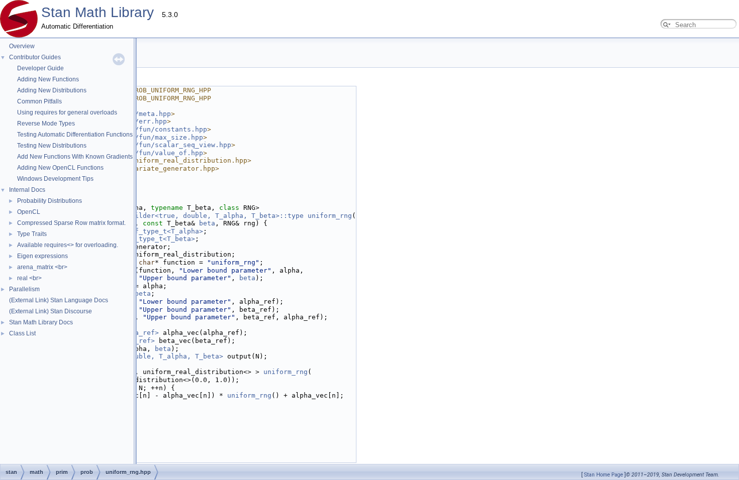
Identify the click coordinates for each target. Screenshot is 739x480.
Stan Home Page (603, 474)
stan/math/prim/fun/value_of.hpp (140, 153)
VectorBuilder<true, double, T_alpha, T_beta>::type (203, 215)
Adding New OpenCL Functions (60, 167)
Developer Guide (40, 68)
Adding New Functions (48, 79)
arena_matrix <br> (42, 267)
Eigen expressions (42, 256)
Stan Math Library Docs (41, 322)
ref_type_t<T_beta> (159, 239)
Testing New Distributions (51, 145)
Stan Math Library (97, 12)
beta (207, 223)
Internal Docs (27, 189)
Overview (22, 46)
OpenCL (28, 211)
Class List (22, 333)
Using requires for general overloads (67, 112)
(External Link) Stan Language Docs (58, 300)
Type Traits (32, 233)
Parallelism (24, 289)
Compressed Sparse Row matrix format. (71, 222)
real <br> (29, 278)
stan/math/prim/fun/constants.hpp (142, 129)
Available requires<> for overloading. (67, 245)
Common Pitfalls (39, 101)
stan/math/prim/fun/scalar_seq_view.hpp (154, 145)
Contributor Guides (35, 57)
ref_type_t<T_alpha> (165, 231)
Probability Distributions (49, 200)
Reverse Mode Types (46, 123)
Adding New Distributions (51, 90)
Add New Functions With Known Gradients (75, 156)
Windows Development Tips (55, 178)
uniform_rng (330, 215)
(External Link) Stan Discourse (50, 311)
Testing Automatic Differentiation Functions (75, 134)
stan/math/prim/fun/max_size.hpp (140, 137)
